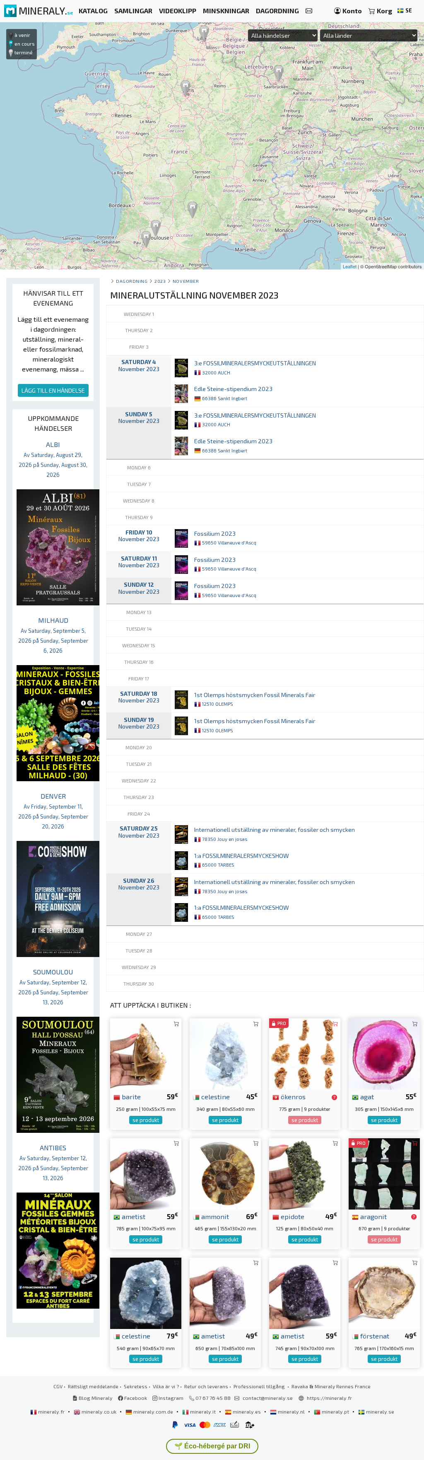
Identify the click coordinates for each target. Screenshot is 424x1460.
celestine (215, 1096)
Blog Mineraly (95, 1398)
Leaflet (350, 266)
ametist (132, 1216)
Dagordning (131, 281)
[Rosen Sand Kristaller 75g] (304, 1053)
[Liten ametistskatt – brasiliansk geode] (304, 1292)
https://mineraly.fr (329, 1398)
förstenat (374, 1335)
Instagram (170, 1398)
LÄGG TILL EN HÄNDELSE (53, 390)
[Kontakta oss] (309, 11)
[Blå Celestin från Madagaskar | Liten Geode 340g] (225, 1053)
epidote (291, 1216)
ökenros (292, 1096)
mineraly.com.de (153, 1411)
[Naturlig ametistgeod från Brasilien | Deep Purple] (225, 1292)
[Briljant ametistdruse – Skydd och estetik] (145, 1172)
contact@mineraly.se (268, 1398)
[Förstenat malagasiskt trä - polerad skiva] (384, 1292)
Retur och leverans (206, 1386)
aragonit (373, 1216)
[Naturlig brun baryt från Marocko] (145, 1053)
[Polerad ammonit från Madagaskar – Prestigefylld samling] (225, 1172)
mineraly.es (246, 1411)
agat (366, 1096)
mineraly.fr (51, 1411)
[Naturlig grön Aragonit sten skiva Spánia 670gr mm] (384, 1172)
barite (130, 1096)
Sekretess (135, 1386)
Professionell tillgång (260, 1386)
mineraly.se (379, 1411)
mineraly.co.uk (99, 1411)
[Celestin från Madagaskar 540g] (145, 1292)
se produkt (145, 1120)
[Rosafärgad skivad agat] (384, 1053)
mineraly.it (203, 1411)
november (186, 281)
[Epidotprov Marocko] (304, 1172)
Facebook (135, 1398)
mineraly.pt (335, 1411)
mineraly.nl (291, 1411)
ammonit (214, 1216)
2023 (160, 281)
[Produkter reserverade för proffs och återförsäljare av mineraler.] (334, 1097)
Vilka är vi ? (166, 1386)
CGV (58, 1386)
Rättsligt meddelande (93, 1386)
